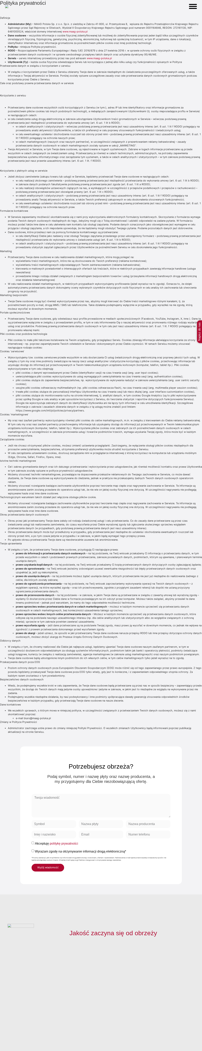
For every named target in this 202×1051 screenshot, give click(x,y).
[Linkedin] (37, 1034)
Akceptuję (56, 843)
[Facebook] (11, 1034)
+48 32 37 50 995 (174, 983)
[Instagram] (19, 1034)
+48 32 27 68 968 (174, 978)
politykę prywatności (64, 843)
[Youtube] (28, 1034)
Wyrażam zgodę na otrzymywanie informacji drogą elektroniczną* (80, 851)
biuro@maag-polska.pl (172, 991)
